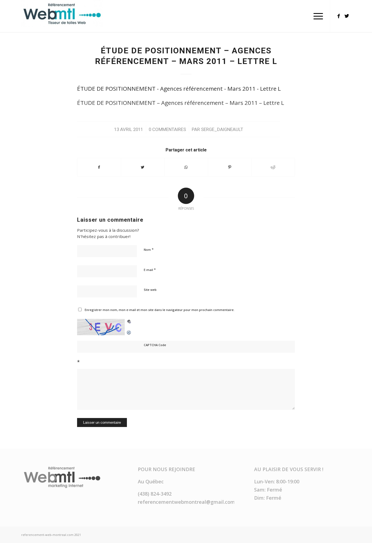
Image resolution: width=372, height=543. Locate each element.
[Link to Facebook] (338, 16)
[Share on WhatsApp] (186, 167)
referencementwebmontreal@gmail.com (186, 502)
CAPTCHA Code (155, 345)
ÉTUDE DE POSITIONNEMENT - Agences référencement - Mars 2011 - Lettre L (179, 88)
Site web (150, 290)
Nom (149, 249)
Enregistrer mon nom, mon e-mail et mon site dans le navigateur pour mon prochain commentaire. (159, 310)
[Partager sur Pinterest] (229, 167)
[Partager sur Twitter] (142, 167)
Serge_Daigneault (222, 129)
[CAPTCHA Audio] (129, 322)
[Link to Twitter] (347, 16)
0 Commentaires (167, 129)
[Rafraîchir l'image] (129, 331)
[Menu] (316, 16)
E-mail (150, 269)
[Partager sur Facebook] (99, 167)
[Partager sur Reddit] (273, 167)
